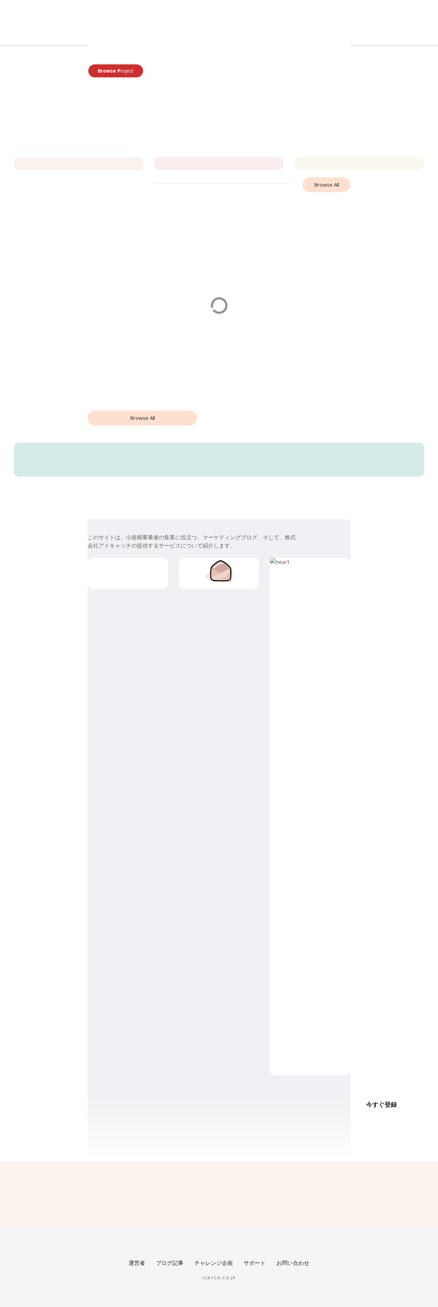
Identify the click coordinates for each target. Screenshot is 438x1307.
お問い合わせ (292, 1263)
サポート (255, 1263)
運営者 (137, 1263)
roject (115, 70)
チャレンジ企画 (213, 1263)
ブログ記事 (169, 1263)
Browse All (326, 184)
